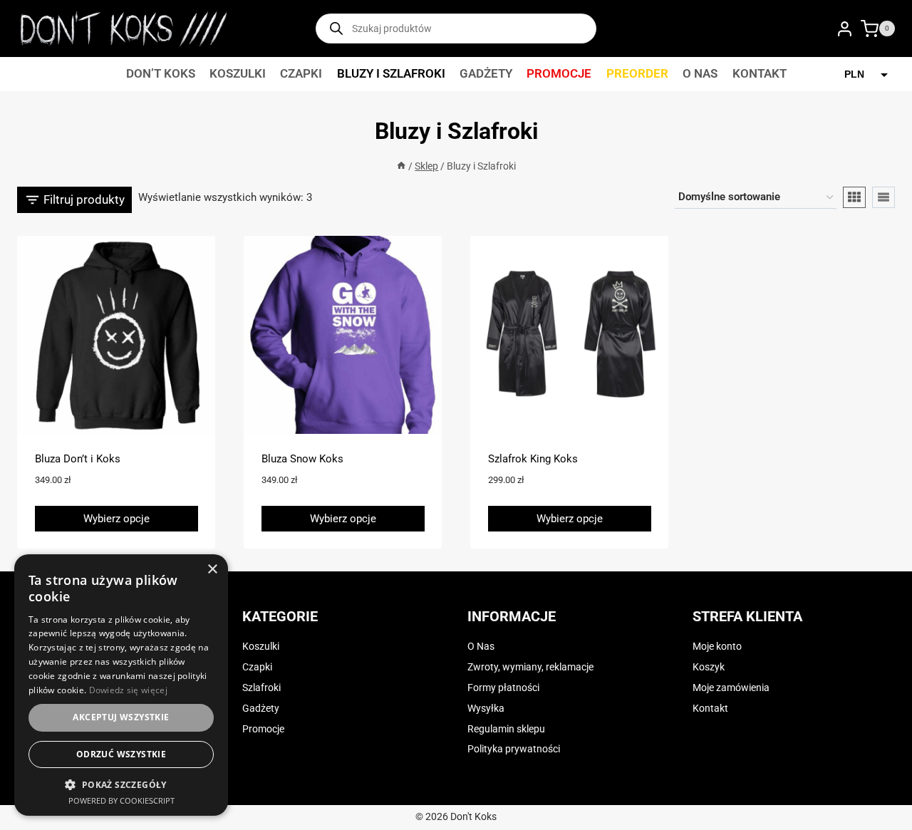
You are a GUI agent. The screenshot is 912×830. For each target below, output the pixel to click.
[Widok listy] (883, 197)
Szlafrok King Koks (533, 458)
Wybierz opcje (116, 518)
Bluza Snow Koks (302, 458)
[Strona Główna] (401, 166)
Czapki (301, 73)
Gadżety (486, 73)
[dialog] (121, 685)
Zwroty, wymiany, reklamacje (530, 667)
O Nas (700, 73)
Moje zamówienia (731, 688)
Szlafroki (261, 688)
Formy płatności (503, 688)
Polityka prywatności (513, 749)
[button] (121, 784)
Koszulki (237, 73)
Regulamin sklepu (506, 729)
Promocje (559, 73)
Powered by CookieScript (121, 800)
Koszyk (709, 667)
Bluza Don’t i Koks (77, 458)
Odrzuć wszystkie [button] (121, 754)
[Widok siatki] (854, 197)
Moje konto (717, 646)
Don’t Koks (160, 73)
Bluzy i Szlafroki (391, 73)
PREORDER (637, 73)
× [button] (212, 569)
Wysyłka (485, 708)
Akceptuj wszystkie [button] (121, 717)
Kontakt (759, 73)
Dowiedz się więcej (128, 690)
